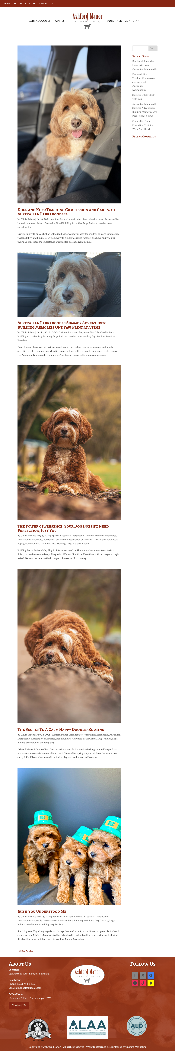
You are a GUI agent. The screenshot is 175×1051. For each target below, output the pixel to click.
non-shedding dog (86, 336)
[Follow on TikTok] (143, 983)
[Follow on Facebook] (135, 975)
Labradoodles (40, 21)
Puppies (59, 21)
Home (7, 3)
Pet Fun (101, 336)
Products (20, 3)
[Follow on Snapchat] (151, 983)
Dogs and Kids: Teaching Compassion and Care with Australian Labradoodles (67, 212)
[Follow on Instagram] (135, 983)
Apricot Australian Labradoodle (67, 535)
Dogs (85, 223)
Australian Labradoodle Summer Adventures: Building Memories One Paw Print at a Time (62, 325)
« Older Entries (25, 951)
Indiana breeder (97, 223)
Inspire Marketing (136, 1047)
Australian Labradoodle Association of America (68, 539)
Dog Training (45, 336)
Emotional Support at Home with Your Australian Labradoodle (144, 65)
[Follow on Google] (151, 975)
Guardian (132, 21)
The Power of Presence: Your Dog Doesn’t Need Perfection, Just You (63, 528)
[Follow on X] (143, 975)
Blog (32, 3)
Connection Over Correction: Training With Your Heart (142, 125)
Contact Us (45, 3)
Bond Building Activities (69, 223)
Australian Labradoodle (95, 219)
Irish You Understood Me (42, 911)
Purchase (114, 21)
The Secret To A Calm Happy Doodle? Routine (61, 729)
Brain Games (89, 738)
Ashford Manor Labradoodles (66, 219)
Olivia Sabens (28, 219)
